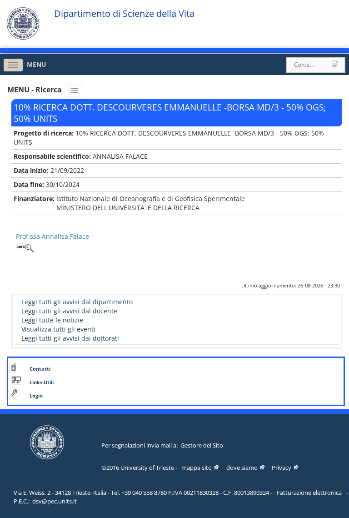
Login (36, 395)
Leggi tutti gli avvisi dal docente (69, 311)
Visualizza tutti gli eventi (58, 329)
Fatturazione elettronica (309, 492)
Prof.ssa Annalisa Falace (52, 236)
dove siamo (242, 467)
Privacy (281, 467)
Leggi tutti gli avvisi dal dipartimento (77, 301)
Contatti (40, 369)
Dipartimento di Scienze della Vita (124, 13)
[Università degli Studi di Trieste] (23, 37)
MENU (36, 64)
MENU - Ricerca (35, 90)
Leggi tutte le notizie (52, 320)
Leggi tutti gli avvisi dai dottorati (70, 338)
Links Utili (42, 382)
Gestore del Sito (201, 445)
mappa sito (196, 467)
